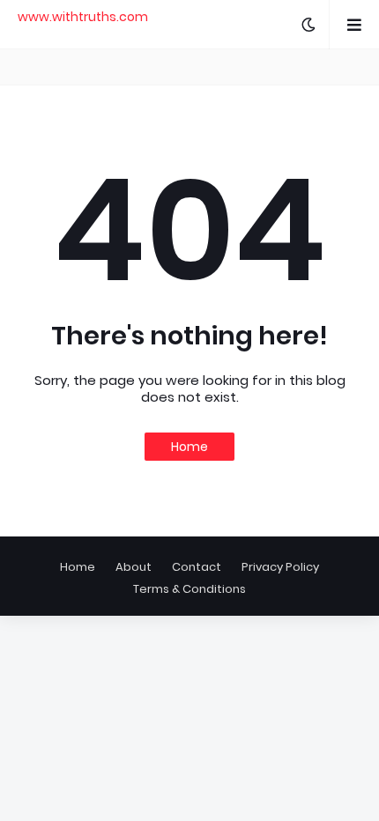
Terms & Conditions (189, 589)
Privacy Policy (280, 566)
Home (189, 446)
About (133, 566)
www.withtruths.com (83, 17)
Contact (196, 566)
